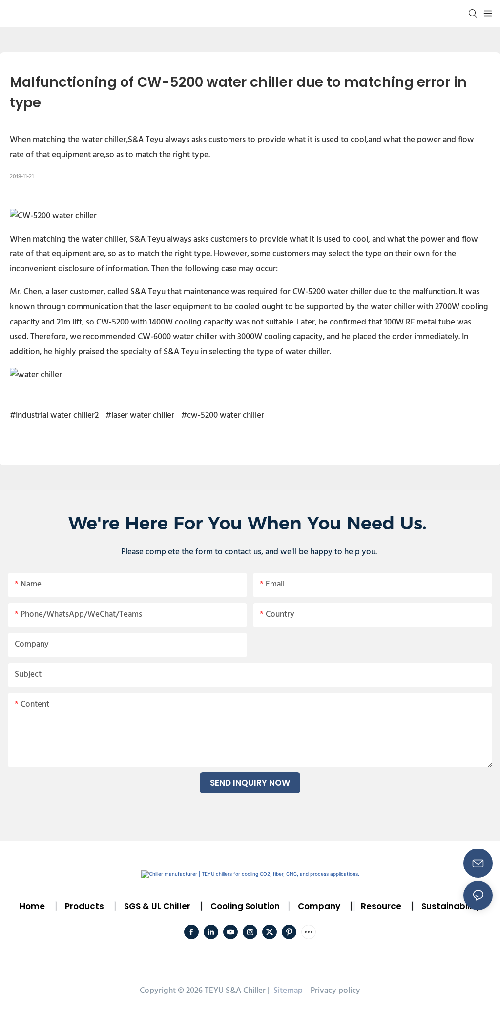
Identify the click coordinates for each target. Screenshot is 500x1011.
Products (83, 906)
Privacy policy (335, 990)
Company (319, 906)
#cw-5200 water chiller (222, 415)
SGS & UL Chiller (157, 906)
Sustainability (450, 906)
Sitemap (287, 990)
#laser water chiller (139, 415)
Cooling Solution (245, 906)
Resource (381, 906)
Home (32, 906)
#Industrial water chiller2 (54, 415)
